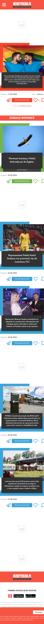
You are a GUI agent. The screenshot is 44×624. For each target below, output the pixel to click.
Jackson (40, 94)
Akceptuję (38, 612)
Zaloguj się (16, 106)
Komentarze (22, 100)
